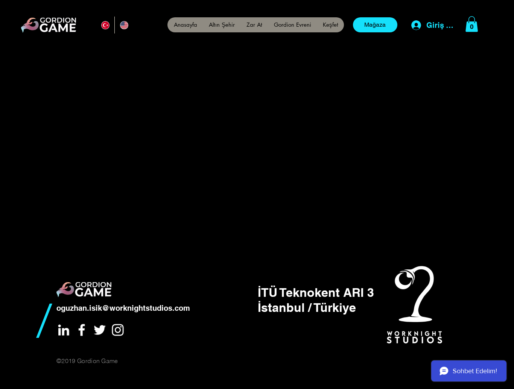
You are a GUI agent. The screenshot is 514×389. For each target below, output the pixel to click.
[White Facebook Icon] (82, 330)
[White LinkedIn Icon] (63, 330)
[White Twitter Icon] (100, 330)
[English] (123, 25)
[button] (330, 24)
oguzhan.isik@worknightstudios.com (123, 308)
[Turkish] (105, 25)
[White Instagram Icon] (118, 330)
